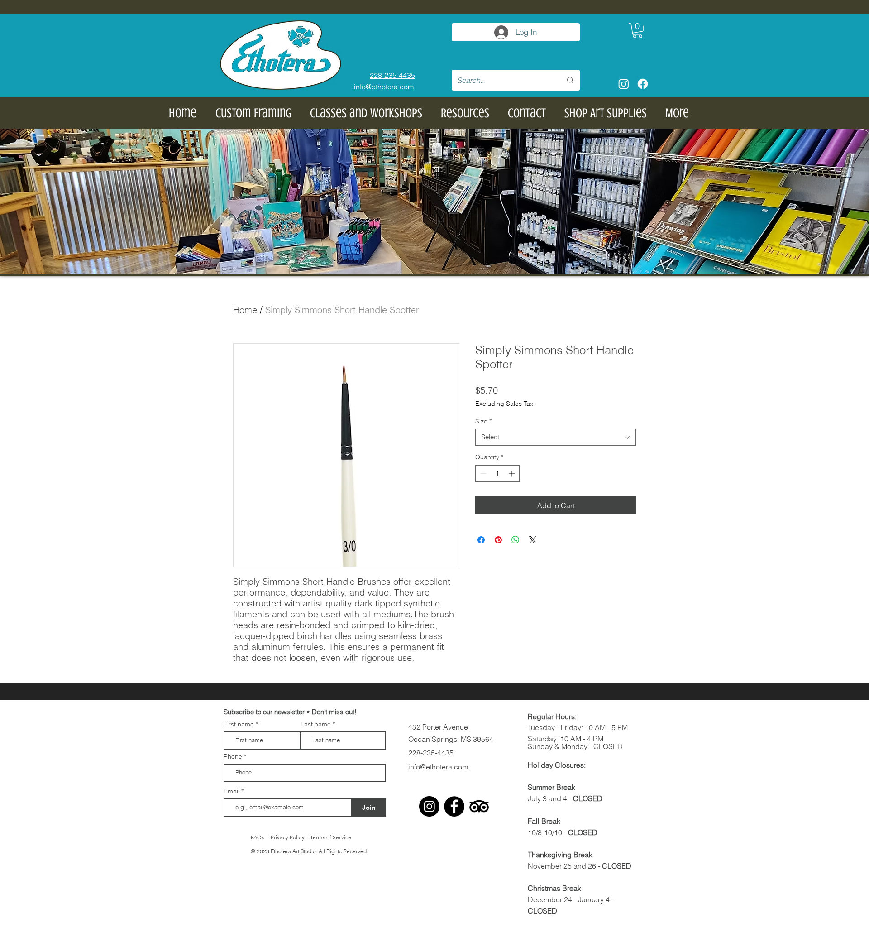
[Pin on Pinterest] (498, 539)
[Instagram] (623, 84)
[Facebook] (642, 84)
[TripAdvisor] (479, 806)
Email (232, 791)
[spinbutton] (497, 473)
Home (245, 309)
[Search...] (570, 80)
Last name (316, 724)
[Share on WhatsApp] (515, 539)
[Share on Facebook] (481, 539)
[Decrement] (482, 473)
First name (239, 724)
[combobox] (555, 437)
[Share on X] (532, 539)
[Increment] (512, 473)
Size (483, 421)
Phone (233, 756)
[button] (637, 30)
